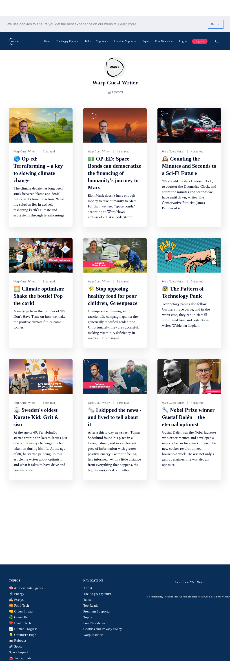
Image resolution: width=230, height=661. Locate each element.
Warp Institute (93, 635)
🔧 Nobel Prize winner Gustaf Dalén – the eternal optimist (188, 417)
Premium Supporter (125, 41)
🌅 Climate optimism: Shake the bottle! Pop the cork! (39, 296)
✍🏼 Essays (16, 600)
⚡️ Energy (16, 594)
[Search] (217, 41)
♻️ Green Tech (19, 617)
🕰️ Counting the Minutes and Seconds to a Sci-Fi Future (189, 166)
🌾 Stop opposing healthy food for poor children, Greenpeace (112, 296)
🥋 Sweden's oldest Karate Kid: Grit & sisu (36, 417)
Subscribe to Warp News (189, 582)
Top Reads (102, 41)
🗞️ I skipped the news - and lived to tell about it (114, 417)
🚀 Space (15, 646)
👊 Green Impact (21, 611)
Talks (88, 41)
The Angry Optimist (67, 41)
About (47, 41)
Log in (183, 41)
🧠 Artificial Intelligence (26, 588)
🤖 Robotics (18, 640)
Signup (200, 41)
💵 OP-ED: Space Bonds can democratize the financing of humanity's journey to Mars (114, 173)
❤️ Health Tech (20, 623)
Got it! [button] (216, 24)
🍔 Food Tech (19, 605)
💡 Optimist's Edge (22, 635)
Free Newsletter (164, 41)
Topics (146, 41)
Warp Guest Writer (24, 151)
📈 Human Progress (23, 629)
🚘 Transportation (21, 658)
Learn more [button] (127, 24)
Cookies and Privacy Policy (102, 629)
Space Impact (18, 652)
